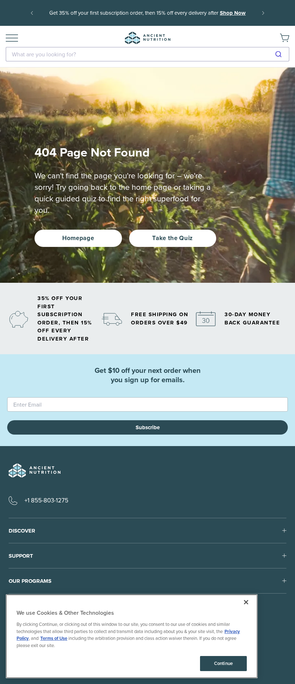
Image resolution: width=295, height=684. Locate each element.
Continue (223, 663)
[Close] (246, 602)
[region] (132, 636)
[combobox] (147, 54)
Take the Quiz (172, 238)
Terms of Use (53, 638)
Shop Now (233, 13)
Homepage (78, 238)
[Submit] (281, 54)
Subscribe (148, 427)
